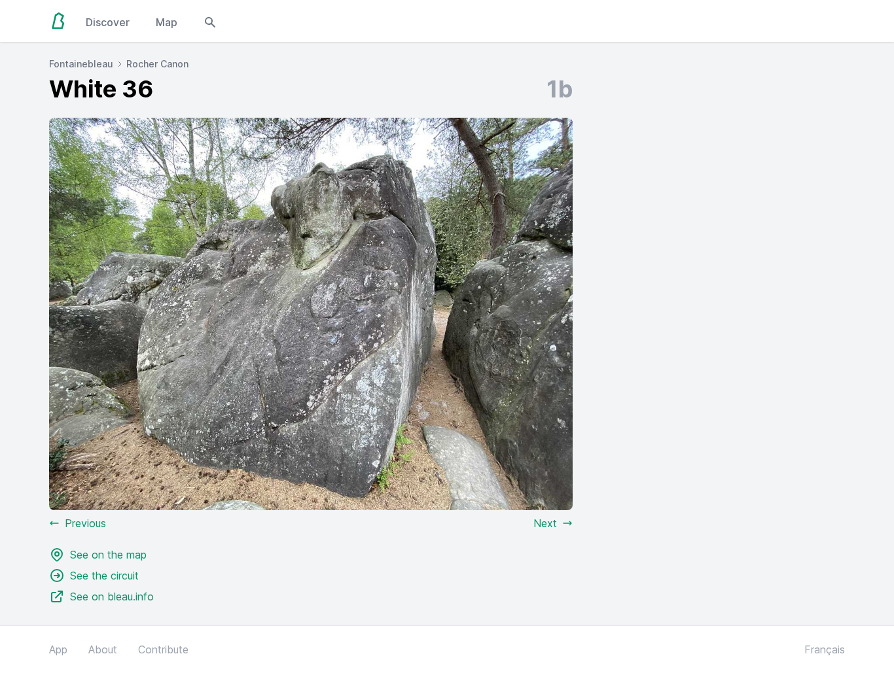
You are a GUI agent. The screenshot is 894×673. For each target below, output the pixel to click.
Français (824, 649)
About (102, 649)
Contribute (163, 649)
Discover (108, 22)
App (58, 649)
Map (166, 22)
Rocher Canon (157, 63)
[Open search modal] (210, 21)
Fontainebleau (81, 63)
